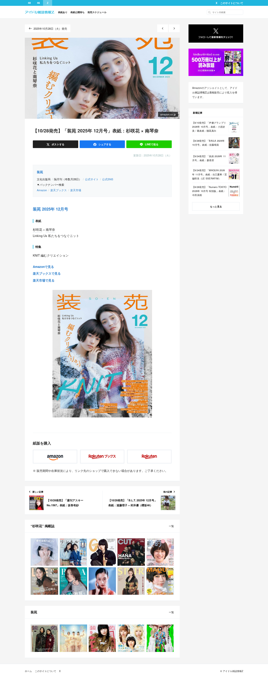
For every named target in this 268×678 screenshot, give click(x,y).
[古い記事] (174, 28)
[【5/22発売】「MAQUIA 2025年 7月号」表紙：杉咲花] (160, 581)
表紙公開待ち (77, 12)
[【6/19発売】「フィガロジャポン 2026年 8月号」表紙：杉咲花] (44, 552)
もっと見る (216, 206)
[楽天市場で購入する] (149, 456)
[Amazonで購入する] (55, 456)
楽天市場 (75, 190)
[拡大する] (146, 294)
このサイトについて (231, 3)
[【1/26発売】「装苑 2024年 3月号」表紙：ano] (160, 638)
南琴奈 (50, 229)
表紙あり (62, 12)
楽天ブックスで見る (47, 273)
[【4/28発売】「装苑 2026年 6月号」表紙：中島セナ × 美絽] (44, 638)
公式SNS (107, 179)
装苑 (40, 172)
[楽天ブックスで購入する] (102, 456)
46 (38, 2)
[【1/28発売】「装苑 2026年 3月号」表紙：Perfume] (73, 638)
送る (151, 144)
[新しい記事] (162, 28)
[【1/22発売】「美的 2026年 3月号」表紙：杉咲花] (160, 552)
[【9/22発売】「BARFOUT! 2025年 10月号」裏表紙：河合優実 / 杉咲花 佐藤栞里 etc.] (102, 581)
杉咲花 (37, 229)
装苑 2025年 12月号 (50, 209)
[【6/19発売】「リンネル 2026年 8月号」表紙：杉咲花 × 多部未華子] (73, 552)
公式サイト (92, 179)
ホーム (28, 671)
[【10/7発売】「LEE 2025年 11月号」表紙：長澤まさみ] (44, 581)
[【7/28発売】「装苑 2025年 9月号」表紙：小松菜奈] (102, 638)
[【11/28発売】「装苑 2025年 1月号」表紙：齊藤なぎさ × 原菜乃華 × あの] (131, 638)
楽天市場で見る (44, 280)
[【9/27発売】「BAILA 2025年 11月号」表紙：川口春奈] (73, 581)
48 (29, 2)
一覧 (171, 526)
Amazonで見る (43, 266)
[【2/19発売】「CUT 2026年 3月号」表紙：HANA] (131, 552)
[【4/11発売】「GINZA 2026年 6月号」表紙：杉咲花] (102, 552)
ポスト (57, 144)
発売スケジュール (97, 12)
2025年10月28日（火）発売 (50, 28)
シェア (104, 144)
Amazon (42, 190)
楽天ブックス (58, 190)
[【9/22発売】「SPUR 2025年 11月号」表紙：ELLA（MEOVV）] (131, 581)
